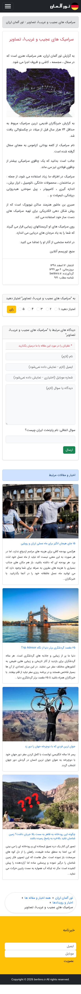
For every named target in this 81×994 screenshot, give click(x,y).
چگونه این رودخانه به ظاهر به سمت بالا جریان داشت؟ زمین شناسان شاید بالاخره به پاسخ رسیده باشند (42, 836)
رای (11, 309)
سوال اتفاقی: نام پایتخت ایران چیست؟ (50, 430)
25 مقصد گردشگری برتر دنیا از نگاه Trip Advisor (48, 648)
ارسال (69, 449)
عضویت (69, 961)
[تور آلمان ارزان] (64, 6)
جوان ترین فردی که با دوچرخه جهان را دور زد (50, 746)
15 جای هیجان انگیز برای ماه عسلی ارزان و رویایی (48, 543)
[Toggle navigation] (7, 6)
